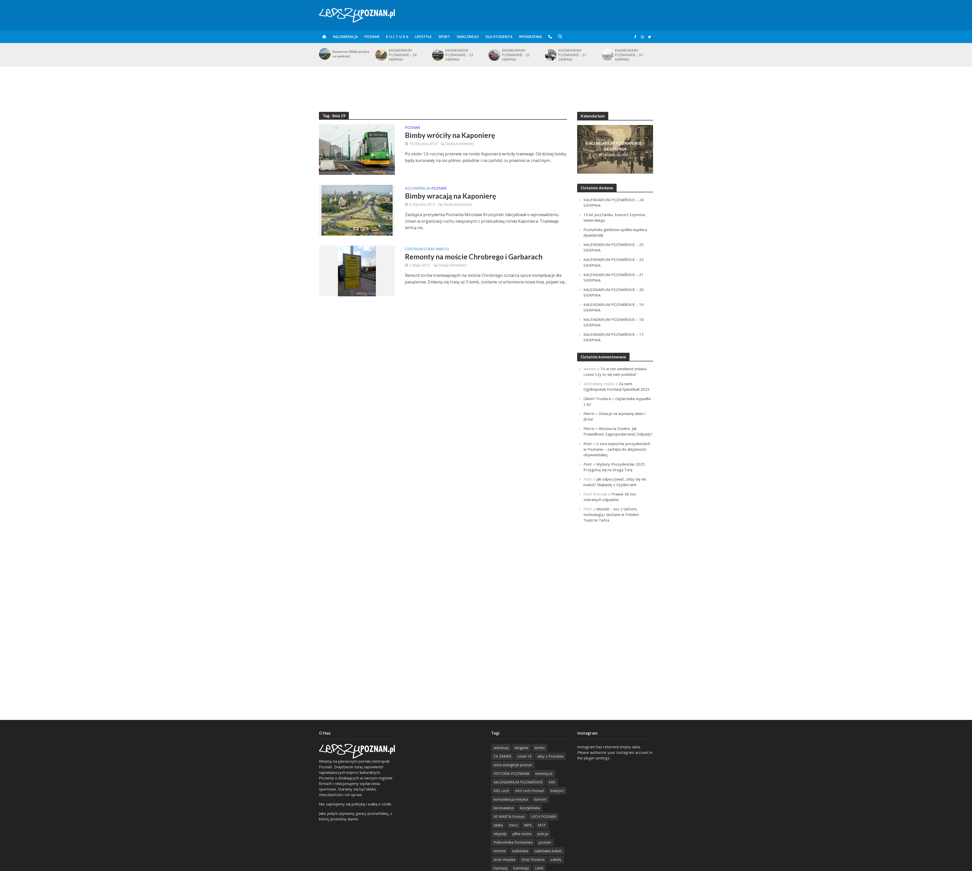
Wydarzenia (530, 36)
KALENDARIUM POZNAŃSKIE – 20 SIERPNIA (572, 54)
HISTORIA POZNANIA (511, 773)
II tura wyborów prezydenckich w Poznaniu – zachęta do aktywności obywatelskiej (616, 449)
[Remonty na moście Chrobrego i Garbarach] (357, 270)
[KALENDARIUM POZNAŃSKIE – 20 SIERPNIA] (550, 55)
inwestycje (544, 773)
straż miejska (504, 859)
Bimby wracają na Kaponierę (450, 196)
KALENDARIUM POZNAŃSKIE (518, 782)
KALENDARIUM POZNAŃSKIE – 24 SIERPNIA (346, 54)
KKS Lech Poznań (529, 790)
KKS (552, 782)
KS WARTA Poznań (509, 816)
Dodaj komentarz (459, 143)
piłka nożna (522, 833)
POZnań (371, 36)
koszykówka (530, 807)
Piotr (587, 443)
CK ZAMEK (502, 756)
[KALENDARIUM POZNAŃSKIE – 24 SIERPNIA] (324, 55)
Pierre (588, 413)
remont (500, 850)
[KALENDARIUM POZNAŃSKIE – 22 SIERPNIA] (437, 55)
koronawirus (504, 807)
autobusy (501, 747)
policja (542, 833)
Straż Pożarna (532, 859)
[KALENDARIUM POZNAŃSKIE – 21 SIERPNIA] (494, 55)
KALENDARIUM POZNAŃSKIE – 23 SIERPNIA (403, 54)
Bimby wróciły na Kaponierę (450, 135)
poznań (545, 842)
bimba (540, 747)
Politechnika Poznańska (513, 842)
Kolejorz (557, 790)
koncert (540, 799)
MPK (528, 825)
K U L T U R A (397, 36)
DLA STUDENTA (498, 36)
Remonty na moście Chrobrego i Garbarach (473, 256)
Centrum (413, 249)
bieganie (522, 747)
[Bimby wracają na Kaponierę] (357, 210)
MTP (542, 825)
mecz (513, 825)
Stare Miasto (436, 249)
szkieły (556, 859)
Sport (444, 36)
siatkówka (520, 850)
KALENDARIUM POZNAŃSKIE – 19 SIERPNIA (629, 54)
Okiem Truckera (597, 398)
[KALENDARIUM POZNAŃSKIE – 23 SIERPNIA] (380, 55)
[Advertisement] (486, 83)
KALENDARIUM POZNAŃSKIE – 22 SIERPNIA (459, 54)
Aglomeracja (345, 36)
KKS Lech (501, 790)
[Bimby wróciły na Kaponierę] (357, 149)
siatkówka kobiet (548, 850)
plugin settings (597, 757)
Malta (498, 825)
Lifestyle (423, 36)
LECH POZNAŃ (543, 816)
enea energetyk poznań (513, 764)
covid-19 (524, 756)
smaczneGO (468, 36)
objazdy (500, 833)
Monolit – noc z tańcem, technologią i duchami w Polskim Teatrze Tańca (611, 514)
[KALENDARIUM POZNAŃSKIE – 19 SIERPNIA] (607, 55)
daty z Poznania (550, 756)
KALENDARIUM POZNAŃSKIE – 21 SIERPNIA (516, 54)
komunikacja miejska (511, 799)
